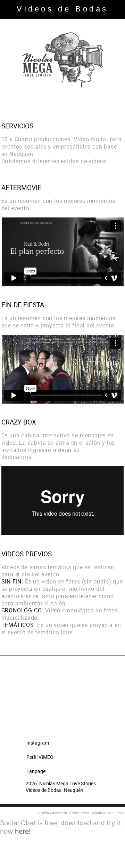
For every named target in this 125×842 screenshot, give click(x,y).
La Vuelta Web (78, 812)
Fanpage (35, 771)
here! (23, 831)
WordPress (115, 812)
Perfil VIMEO (39, 757)
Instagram (37, 742)
